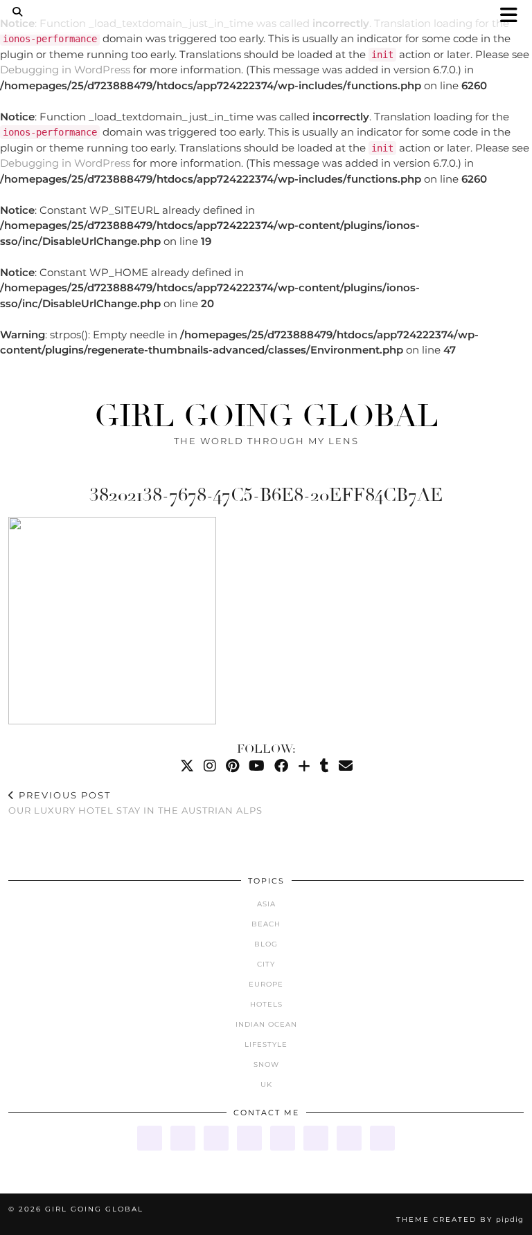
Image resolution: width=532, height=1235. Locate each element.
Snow (266, 1064)
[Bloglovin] (304, 766)
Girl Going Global (266, 416)
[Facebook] (281, 766)
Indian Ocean (266, 1024)
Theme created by (460, 1219)
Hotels (266, 1004)
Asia (266, 903)
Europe (266, 984)
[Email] (346, 766)
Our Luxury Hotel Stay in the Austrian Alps (135, 802)
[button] (513, 16)
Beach (266, 924)
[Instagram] (210, 766)
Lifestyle (266, 1044)
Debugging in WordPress (65, 69)
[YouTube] (257, 766)
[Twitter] (187, 766)
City (266, 964)
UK (266, 1084)
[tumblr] (324, 766)
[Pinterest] (232, 766)
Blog (266, 944)
